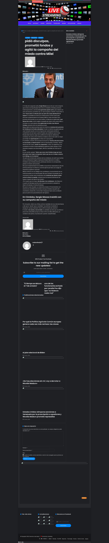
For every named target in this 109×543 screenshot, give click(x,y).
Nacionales (34, 37)
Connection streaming (47, 536)
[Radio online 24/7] (54, 12)
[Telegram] (22, 542)
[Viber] (23, 542)
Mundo (64, 23)
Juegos (79, 23)
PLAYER (42, 23)
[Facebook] (18, 542)
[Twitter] (20, 542)
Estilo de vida (71, 23)
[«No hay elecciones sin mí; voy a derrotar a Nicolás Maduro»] (51, 517)
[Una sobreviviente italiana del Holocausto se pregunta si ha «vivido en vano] (51, 521)
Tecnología (56, 23)
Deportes (48, 23)
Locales (27, 37)
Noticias (35, 23)
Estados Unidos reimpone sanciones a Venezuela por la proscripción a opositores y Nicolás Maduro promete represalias (76, 37)
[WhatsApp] (21, 542)
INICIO (29, 23)
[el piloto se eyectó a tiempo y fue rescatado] (45, 521)
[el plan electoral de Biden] (45, 517)
